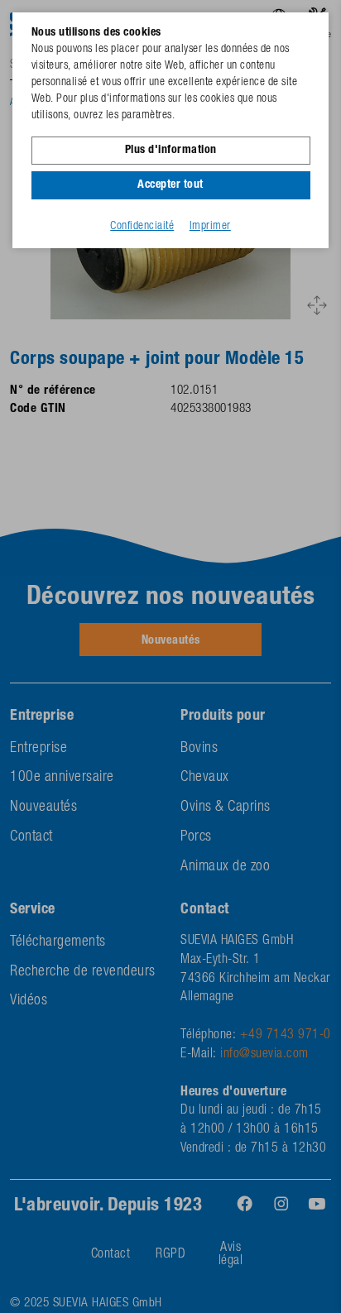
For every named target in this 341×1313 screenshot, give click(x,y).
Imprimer (210, 226)
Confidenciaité (142, 226)
